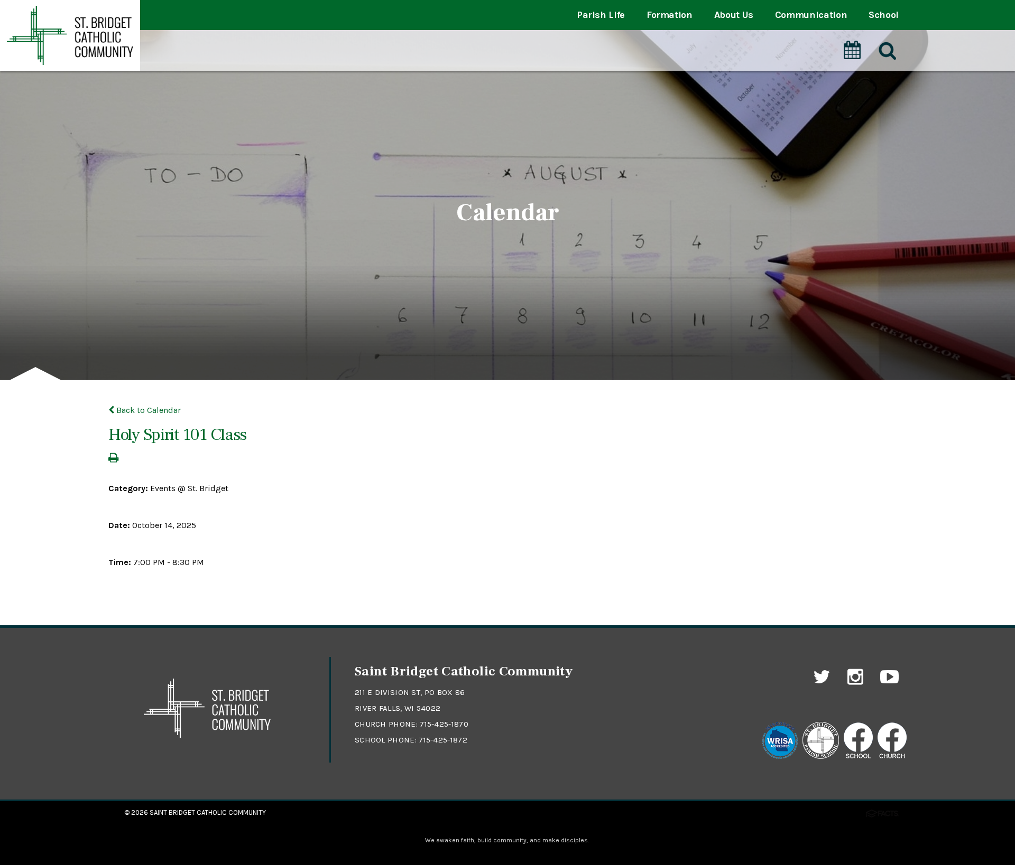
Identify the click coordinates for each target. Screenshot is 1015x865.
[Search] (886, 51)
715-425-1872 (443, 740)
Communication (811, 15)
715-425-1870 (444, 724)
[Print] (113, 459)
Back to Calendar (147, 410)
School (884, 15)
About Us (733, 15)
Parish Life (601, 15)
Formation (670, 15)
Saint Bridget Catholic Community (208, 812)
